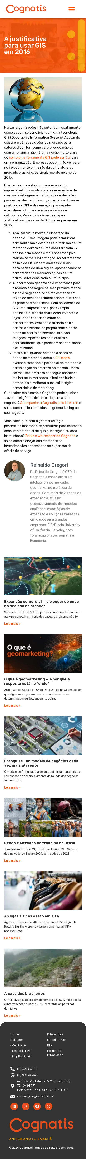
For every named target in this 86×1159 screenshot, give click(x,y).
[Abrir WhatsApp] (75, 1148)
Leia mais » (12, 624)
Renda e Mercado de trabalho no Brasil (39, 843)
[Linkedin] (14, 1106)
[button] (72, 9)
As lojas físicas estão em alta (31, 916)
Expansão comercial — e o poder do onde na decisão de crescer (41, 604)
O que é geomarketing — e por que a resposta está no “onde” (37, 681)
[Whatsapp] (48, 1106)
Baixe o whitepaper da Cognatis (50, 436)
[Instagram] (25, 1106)
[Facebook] (37, 1106)
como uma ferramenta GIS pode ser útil (40, 157)
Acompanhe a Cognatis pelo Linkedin (49, 403)
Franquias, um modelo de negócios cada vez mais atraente (41, 763)
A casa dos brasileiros (24, 993)
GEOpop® (62, 358)
